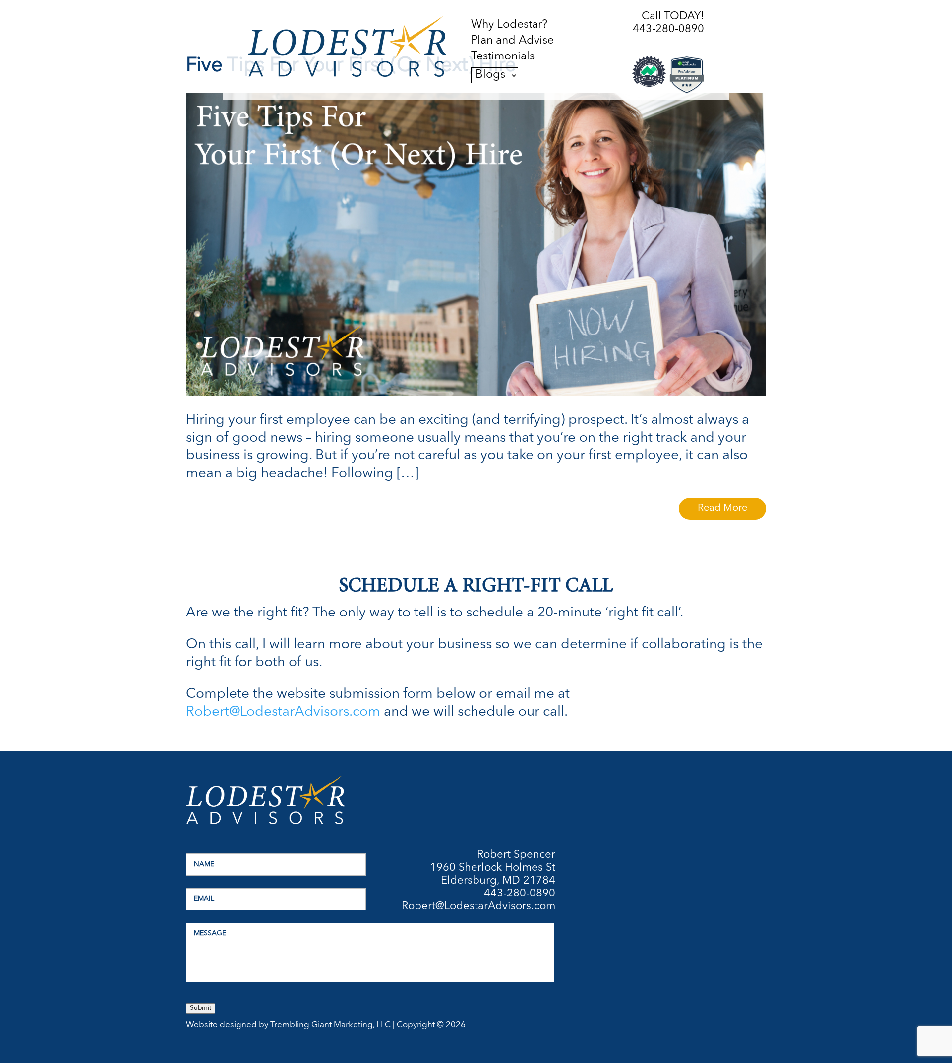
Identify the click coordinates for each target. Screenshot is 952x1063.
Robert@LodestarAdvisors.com (283, 712)
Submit (200, 1008)
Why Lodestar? (509, 25)
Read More (722, 508)
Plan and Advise (512, 41)
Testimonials (503, 57)
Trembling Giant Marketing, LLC (330, 1025)
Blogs (490, 75)
